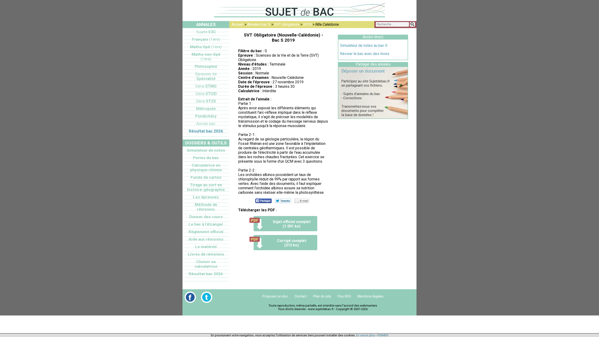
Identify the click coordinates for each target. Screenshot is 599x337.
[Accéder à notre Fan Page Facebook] (190, 297)
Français (206, 39)
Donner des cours (206, 216)
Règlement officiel (206, 231)
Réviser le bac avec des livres (364, 53)
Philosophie (206, 66)
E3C (206, 31)
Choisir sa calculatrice (206, 264)
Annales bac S (258, 24)
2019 (307, 24)
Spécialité (206, 76)
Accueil (238, 24)
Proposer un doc (275, 296)
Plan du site (322, 296)
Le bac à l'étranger (206, 224)
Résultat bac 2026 (206, 131)
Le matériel (206, 246)
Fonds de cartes (206, 177)
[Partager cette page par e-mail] (301, 200)
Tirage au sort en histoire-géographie (206, 187)
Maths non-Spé (206, 56)
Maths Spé (206, 46)
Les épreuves (206, 197)
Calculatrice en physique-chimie (206, 167)
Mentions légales (371, 296)
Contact (301, 296)
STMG (206, 86)
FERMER (382, 335)
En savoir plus (365, 335)
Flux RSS (344, 296)
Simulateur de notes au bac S (363, 45)
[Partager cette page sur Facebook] (263, 200)
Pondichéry (206, 116)
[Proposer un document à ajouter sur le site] (373, 117)
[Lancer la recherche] (412, 24)
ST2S (206, 101)
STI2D (206, 93)
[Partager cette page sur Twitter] (283, 200)
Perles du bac (206, 157)
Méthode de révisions (206, 207)
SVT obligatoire (287, 24)
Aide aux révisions (206, 239)
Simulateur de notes (206, 150)
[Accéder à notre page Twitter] (206, 297)
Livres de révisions (206, 254)
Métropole (206, 108)
